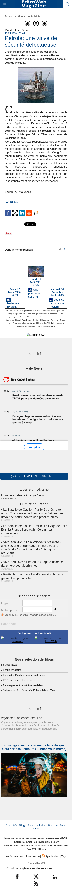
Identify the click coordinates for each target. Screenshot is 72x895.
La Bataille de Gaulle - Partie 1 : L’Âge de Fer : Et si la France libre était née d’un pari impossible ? (34, 529)
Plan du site (33, 856)
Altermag (21, 326)
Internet (22, 317)
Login (4, 603)
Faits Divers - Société (31, 320)
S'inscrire (22, 614)
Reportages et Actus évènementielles (23, 685)
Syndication (52, 856)
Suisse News (10, 664)
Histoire (40, 323)
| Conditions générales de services (28, 868)
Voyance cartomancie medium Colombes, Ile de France (57, 302)
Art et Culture (29, 323)
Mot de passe (9, 610)
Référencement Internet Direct (19, 680)
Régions (12, 314)
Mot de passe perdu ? (43, 614)
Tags (64, 856)
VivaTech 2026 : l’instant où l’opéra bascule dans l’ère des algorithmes (32, 563)
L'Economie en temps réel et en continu (44, 317)
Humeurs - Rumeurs (49, 320)
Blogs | (23, 825)
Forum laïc (30, 326)
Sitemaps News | (57, 825)
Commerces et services (47, 314)
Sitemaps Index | (37, 825)
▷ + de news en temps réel (34, 476)
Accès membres (14, 856)
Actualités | (12, 825)
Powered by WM (36, 863)
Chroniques (18, 323)
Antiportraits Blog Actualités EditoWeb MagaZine (29, 690)
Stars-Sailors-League (46, 326)
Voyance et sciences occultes (21, 718)
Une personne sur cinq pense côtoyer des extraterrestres (35, 292)
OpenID (9, 614)
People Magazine (12, 669)
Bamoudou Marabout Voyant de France (24, 675)
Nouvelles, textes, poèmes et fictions (40, 311)
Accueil (9, 16)
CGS (36, 828)
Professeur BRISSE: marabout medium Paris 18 (13, 304)
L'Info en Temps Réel (26, 314)
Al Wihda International (54, 323)
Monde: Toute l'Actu (29, 16)
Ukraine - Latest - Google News (23, 495)
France (61, 311)
